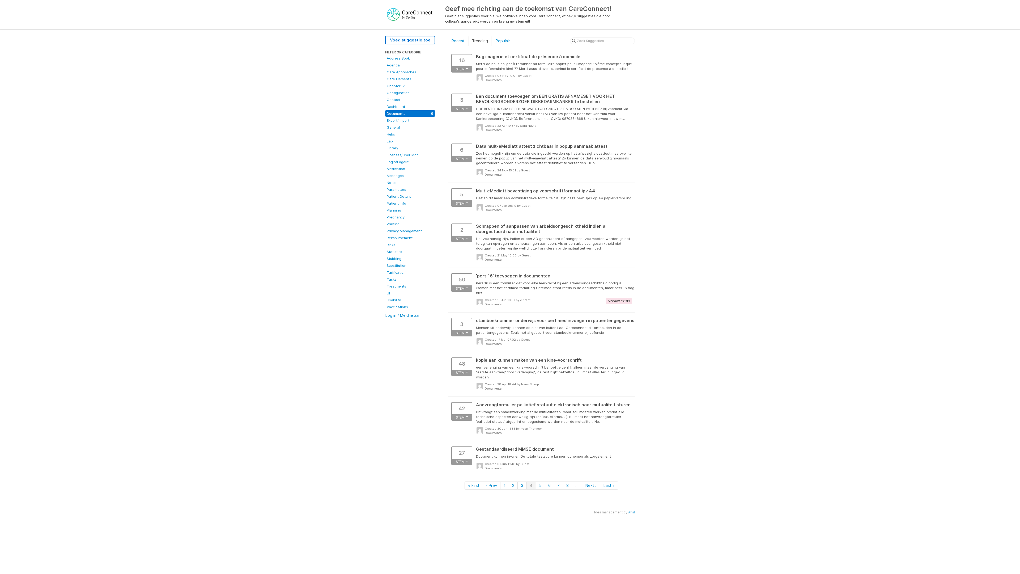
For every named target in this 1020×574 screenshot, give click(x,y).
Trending (480, 40)
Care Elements (399, 79)
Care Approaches (401, 72)
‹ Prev (491, 485)
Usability (394, 300)
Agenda (393, 65)
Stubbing (394, 258)
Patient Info (396, 203)
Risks (391, 245)
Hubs (391, 134)
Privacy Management (404, 231)
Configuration (398, 93)
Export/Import (398, 120)
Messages (395, 176)
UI (388, 293)
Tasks (392, 279)
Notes (392, 182)
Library (392, 148)
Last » (609, 485)
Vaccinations (397, 307)
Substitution (396, 265)
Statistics (394, 252)
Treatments (396, 286)
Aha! (631, 512)
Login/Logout (398, 162)
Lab (390, 141)
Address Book (398, 58)
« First (473, 485)
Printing (393, 224)
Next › (591, 485)
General (393, 127)
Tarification (396, 272)
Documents (410, 113)
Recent (458, 40)
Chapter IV (396, 86)
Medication (396, 169)
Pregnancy (396, 217)
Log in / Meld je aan (402, 315)
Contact (393, 100)
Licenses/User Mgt (402, 155)
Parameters (396, 189)
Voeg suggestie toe (410, 40)
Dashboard (396, 106)
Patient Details (399, 196)
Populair (502, 40)
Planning (394, 210)
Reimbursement (400, 238)
